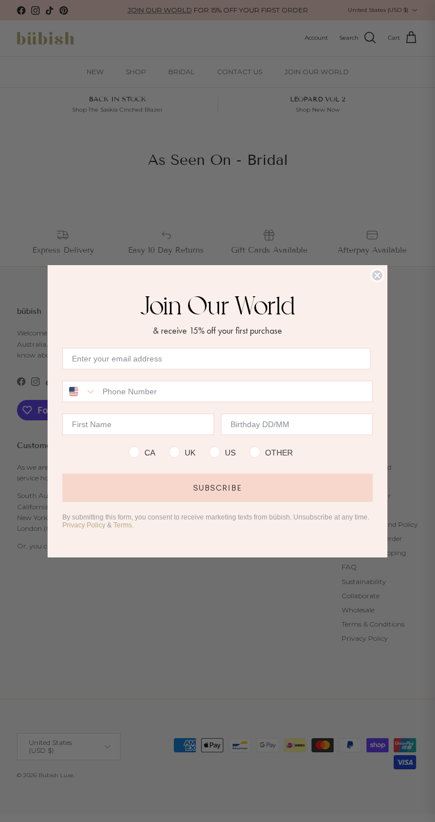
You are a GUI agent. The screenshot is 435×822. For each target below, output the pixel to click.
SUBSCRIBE (217, 488)
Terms (122, 525)
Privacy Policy (83, 525)
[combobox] (80, 391)
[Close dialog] (377, 275)
